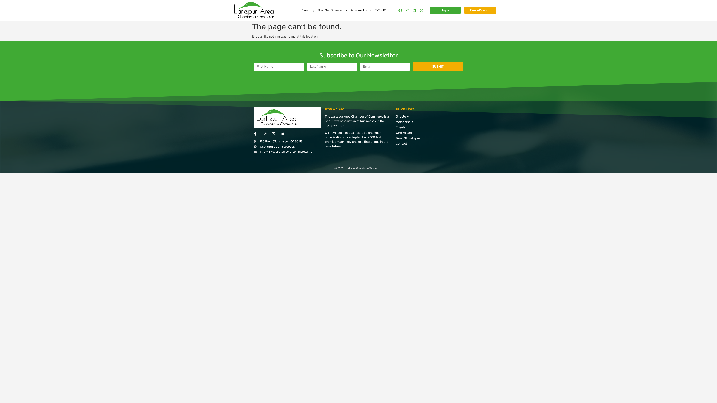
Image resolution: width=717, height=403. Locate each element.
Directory (307, 10)
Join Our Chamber (331, 10)
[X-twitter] (421, 10)
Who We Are (359, 10)
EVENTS (380, 10)
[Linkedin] (414, 10)
